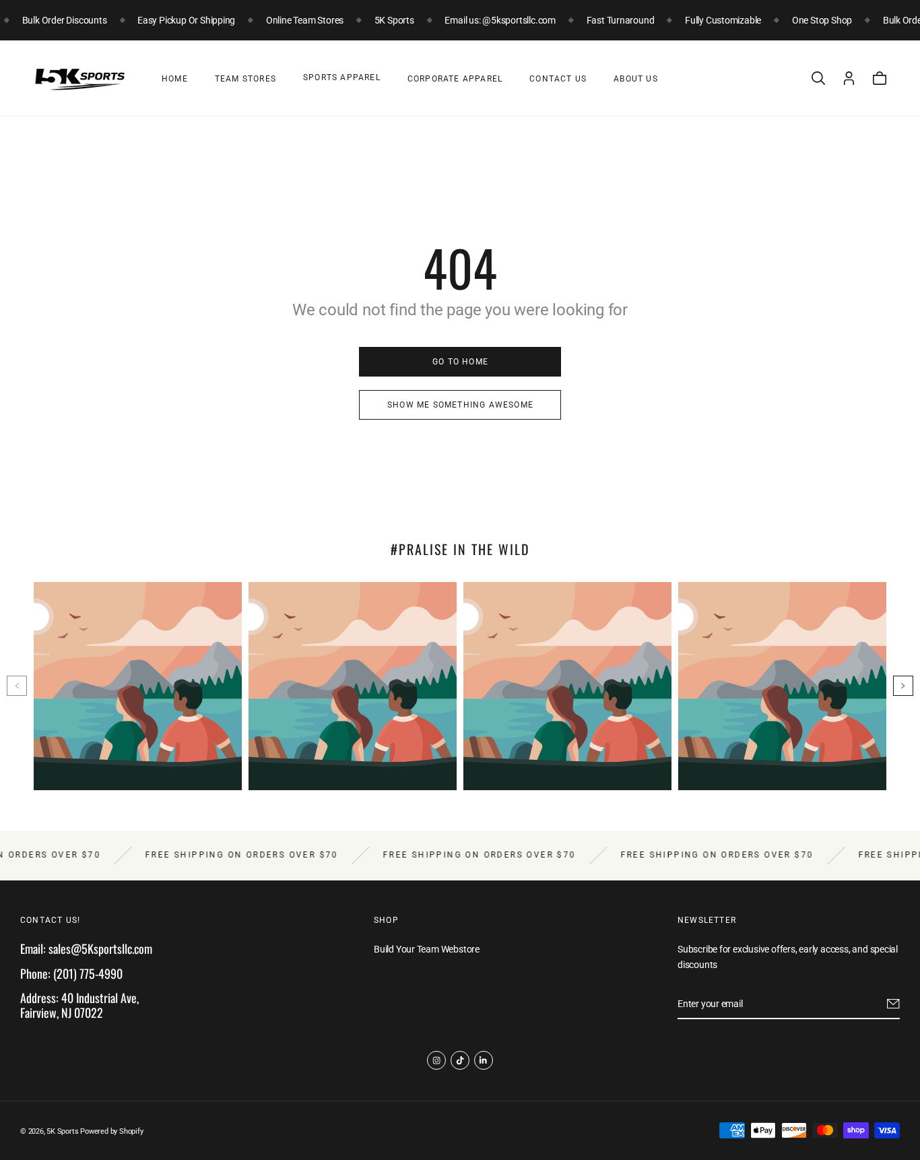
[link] (460, 362)
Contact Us (558, 79)
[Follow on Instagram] (436, 1060)
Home (175, 79)
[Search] (818, 78)
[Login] (849, 78)
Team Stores (245, 79)
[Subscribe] (893, 1003)
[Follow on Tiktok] (460, 1060)
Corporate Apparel (454, 79)
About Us (636, 79)
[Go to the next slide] (903, 686)
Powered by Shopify (111, 1131)
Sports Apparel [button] (342, 77)
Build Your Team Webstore (427, 949)
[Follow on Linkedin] (483, 1060)
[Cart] (879, 78)
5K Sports (62, 1131)
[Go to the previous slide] (17, 686)
